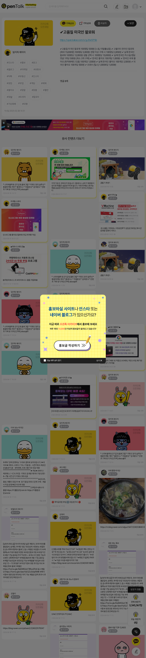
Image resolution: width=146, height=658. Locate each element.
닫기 (98, 360)
